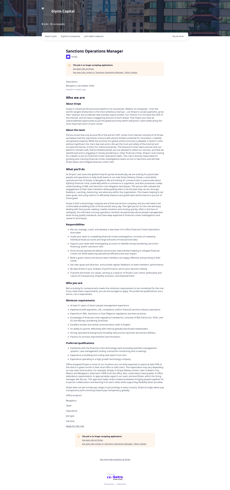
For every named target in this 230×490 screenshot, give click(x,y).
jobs (51, 36)
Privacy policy (109, 484)
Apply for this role (75, 426)
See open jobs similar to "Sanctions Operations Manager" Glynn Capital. (105, 72)
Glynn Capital (63, 11)
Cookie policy (121, 484)
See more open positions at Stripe (115, 459)
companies (70, 36)
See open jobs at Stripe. (83, 69)
